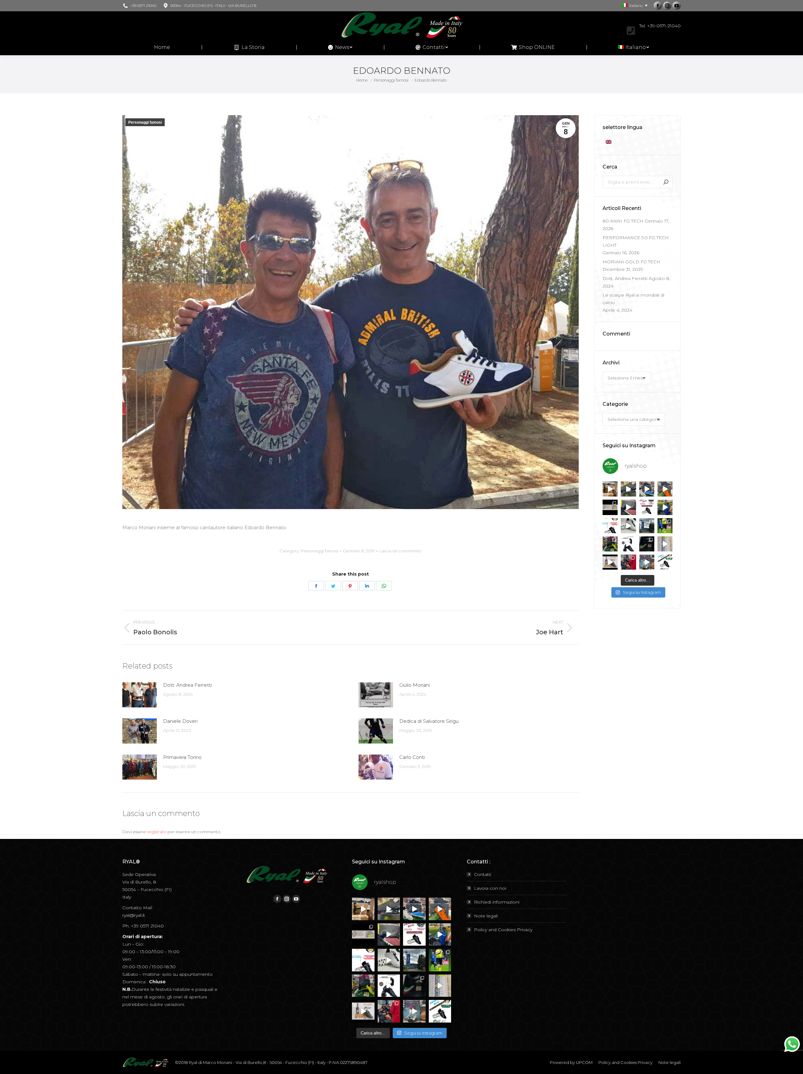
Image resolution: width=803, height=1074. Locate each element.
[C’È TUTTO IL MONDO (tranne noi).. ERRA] (610, 507)
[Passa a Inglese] (609, 141)
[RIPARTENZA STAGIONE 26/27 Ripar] (610, 489)
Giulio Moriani (414, 685)
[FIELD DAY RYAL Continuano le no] (646, 507)
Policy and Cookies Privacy (503, 929)
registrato (157, 831)
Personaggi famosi (145, 122)
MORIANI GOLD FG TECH (631, 262)
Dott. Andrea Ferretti (187, 685)
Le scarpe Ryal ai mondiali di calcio (633, 298)
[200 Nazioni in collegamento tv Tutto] (665, 525)
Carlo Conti (412, 757)
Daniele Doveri (180, 721)
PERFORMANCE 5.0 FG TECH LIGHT (636, 241)
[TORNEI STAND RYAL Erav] (610, 525)
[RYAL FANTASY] (628, 489)
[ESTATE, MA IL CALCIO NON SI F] (665, 489)
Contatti (482, 874)
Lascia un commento (400, 550)
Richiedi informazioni (496, 902)
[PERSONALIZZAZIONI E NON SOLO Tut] (646, 562)
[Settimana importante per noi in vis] (646, 525)
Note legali (486, 916)
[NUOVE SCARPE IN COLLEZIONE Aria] (628, 525)
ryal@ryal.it (133, 915)
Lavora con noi (490, 888)
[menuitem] (162, 47)
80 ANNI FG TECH (623, 221)
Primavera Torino (182, 757)
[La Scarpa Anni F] (628, 543)
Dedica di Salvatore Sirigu (429, 721)
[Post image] (139, 694)
